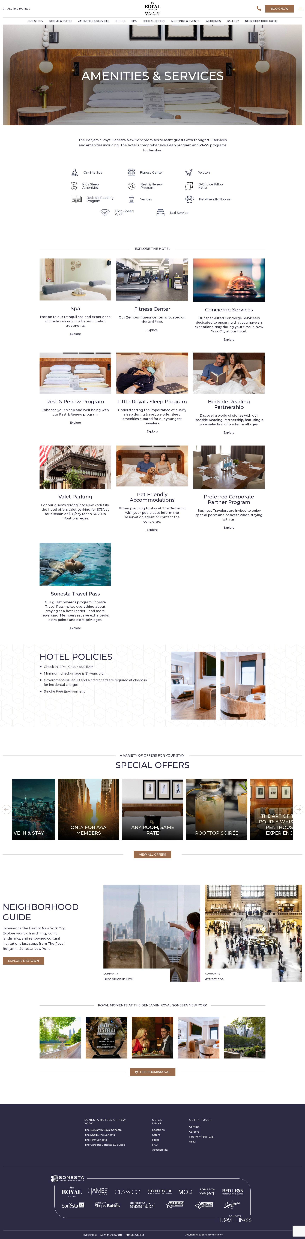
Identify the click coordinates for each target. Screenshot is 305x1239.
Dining (120, 21)
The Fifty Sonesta (96, 1139)
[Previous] (6, 809)
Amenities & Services (93, 21)
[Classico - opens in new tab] (128, 1192)
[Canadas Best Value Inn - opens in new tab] (204, 1205)
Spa (134, 21)
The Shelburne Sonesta (100, 1134)
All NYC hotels (18, 8)
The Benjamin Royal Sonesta (103, 1130)
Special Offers (154, 21)
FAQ (155, 1144)
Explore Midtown (23, 961)
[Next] (298, 809)
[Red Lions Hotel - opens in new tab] (233, 1192)
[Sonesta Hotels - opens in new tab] (67, 1178)
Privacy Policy (89, 1235)
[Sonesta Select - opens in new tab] (207, 1191)
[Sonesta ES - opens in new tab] (73, 1205)
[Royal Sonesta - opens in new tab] (72, 1192)
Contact (194, 1126)
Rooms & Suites (60, 21)
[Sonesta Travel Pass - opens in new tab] (235, 1218)
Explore (75, 334)
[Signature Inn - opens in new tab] (232, 1205)
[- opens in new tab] (107, 1205)
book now (279, 8)
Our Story (35, 21)
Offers (156, 1134)
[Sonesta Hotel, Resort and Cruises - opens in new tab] (160, 1191)
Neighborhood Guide (261, 21)
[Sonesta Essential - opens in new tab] (142, 1205)
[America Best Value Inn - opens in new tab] (174, 1205)
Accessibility (160, 1149)
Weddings (213, 21)
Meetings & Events (185, 21)
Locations (158, 1130)
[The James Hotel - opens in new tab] (98, 1191)
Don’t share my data (111, 1235)
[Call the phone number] (259, 8)
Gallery (233, 21)
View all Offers (152, 854)
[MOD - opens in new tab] (186, 1192)
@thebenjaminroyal (152, 1072)
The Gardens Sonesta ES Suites (105, 1144)
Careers (194, 1131)
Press (156, 1139)
